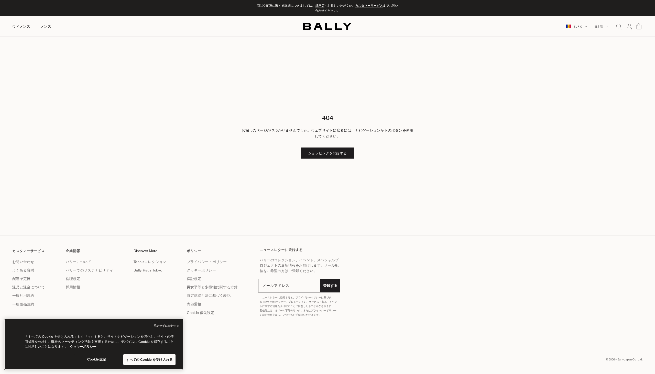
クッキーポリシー (201, 270)
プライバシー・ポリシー (207, 261)
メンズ (45, 26)
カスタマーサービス (369, 5)
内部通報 (194, 304)
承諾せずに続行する (166, 325)
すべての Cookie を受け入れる (149, 359)
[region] (93, 344)
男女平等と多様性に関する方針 (212, 287)
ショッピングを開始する (327, 153)
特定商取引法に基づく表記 (209, 295)
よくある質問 (23, 270)
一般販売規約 (23, 304)
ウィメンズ (21, 26)
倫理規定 (73, 278)
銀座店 (319, 5)
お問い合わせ (23, 261)
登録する (330, 286)
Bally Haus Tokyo (148, 270)
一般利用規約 (23, 295)
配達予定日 (21, 278)
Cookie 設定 (96, 359)
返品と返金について (28, 287)
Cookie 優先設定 (200, 312)
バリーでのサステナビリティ (89, 270)
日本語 (598, 26)
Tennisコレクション (150, 261)
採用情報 (73, 287)
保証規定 (194, 278)
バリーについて (78, 261)
